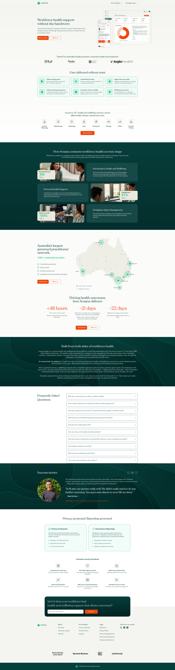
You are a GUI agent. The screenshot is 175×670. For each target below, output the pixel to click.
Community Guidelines (107, 637)
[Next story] (136, 472)
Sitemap (60, 634)
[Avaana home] (42, 3)
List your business (84, 627)
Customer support (64, 631)
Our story (61, 627)
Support (81, 634)
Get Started (43, 281)
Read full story (72, 496)
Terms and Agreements (107, 634)
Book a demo (43, 38)
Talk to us (55, 38)
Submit (91, 611)
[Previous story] (128, 472)
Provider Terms (83, 631)
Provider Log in (131, 3)
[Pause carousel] (132, 472)
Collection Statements (107, 640)
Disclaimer (103, 627)
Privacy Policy (104, 631)
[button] (102, 396)
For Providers (115, 3)
